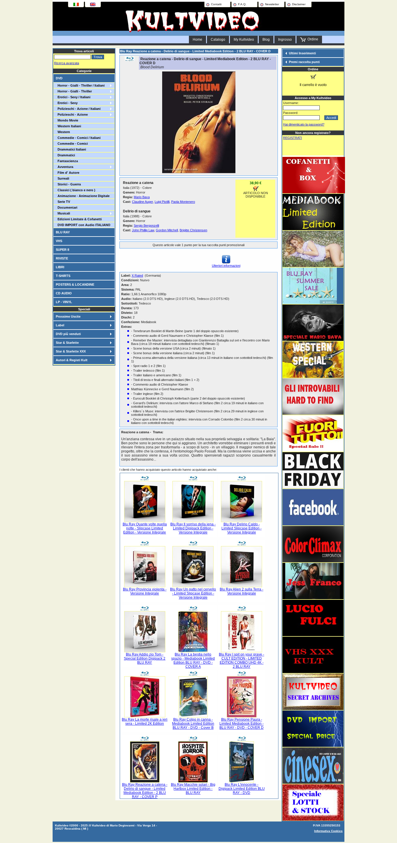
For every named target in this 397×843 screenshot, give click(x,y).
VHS (59, 241)
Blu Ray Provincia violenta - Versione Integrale (145, 591)
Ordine (312, 39)
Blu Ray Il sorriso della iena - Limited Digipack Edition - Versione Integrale (193, 528)
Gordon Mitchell (167, 230)
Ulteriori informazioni (226, 265)
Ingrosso (285, 39)
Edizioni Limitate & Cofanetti (79, 219)
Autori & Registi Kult (71, 360)
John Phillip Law (143, 230)
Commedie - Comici (72, 143)
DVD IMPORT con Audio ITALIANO (83, 225)
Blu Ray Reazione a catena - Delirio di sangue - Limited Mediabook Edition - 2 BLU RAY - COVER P (144, 791)
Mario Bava (142, 197)
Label (60, 325)
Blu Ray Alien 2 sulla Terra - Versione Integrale (241, 591)
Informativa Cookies (328, 831)
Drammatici (65, 155)
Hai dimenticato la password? (303, 124)
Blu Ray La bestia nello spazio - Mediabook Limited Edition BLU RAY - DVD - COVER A (193, 660)
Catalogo (218, 39)
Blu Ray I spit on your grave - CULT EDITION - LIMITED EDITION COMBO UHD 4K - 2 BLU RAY (241, 660)
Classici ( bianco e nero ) (75, 190)
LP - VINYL (64, 302)
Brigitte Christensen (193, 230)
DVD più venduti (68, 334)
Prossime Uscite (68, 316)
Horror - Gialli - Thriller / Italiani (80, 85)
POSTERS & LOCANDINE (75, 284)
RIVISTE (62, 258)
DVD (59, 78)
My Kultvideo (244, 39)
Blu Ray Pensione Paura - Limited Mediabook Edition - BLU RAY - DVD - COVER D (241, 723)
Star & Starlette (67, 342)
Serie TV (63, 201)
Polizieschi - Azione (72, 114)
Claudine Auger (142, 201)
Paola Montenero (183, 201)
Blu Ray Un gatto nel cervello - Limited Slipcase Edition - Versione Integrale (193, 593)
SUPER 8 (62, 249)
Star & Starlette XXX (71, 351)
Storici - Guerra (68, 184)
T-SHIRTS (63, 276)
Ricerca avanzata (66, 63)
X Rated (137, 275)
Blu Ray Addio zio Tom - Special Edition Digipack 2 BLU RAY (144, 658)
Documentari (66, 207)
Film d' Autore (67, 172)
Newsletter (272, 4)
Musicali (63, 213)
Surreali (62, 178)
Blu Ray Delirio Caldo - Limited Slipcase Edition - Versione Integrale (241, 528)
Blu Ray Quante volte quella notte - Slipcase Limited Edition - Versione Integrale (145, 528)
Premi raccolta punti (304, 62)
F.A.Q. (242, 4)
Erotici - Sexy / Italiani (73, 97)
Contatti (216, 4)
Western (63, 132)
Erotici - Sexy (67, 103)
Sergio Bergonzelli (146, 225)
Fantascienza (67, 161)
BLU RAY (63, 232)
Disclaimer (298, 4)
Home (197, 39)
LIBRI (60, 267)
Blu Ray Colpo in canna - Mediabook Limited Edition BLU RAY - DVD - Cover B (193, 723)
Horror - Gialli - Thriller (74, 91)
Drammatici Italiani (71, 149)
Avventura (64, 167)
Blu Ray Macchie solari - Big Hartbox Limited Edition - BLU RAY (193, 789)
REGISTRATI (292, 137)
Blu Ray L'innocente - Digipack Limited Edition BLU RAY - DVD (242, 789)
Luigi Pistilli (162, 201)
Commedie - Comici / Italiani (78, 137)
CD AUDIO (64, 293)
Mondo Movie (67, 120)
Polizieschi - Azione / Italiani (78, 108)
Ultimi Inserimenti (302, 53)
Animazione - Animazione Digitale (83, 196)
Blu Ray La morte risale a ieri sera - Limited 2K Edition (144, 721)
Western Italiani (68, 126)
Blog (266, 39)
